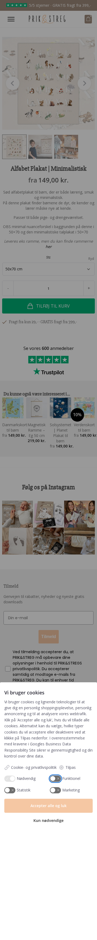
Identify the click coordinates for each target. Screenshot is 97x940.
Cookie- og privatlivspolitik (34, 767)
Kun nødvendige (48, 820)
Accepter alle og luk (48, 805)
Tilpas (70, 767)
